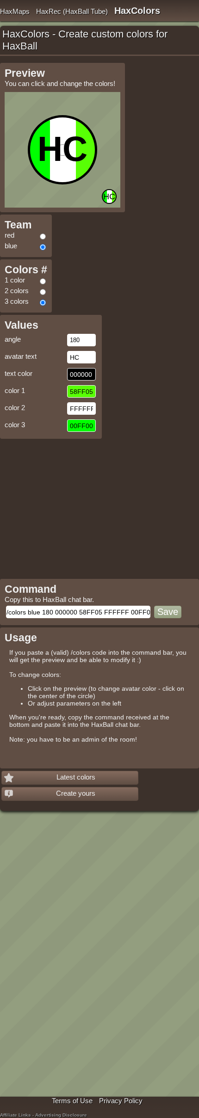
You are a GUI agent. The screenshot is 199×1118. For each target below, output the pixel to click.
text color (18, 373)
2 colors (17, 291)
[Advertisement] (77, 506)
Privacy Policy (121, 1101)
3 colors (17, 301)
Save (167, 612)
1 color (15, 280)
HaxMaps (15, 11)
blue (11, 246)
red (9, 235)
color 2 (15, 408)
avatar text (21, 356)
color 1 (15, 390)
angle (13, 339)
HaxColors (137, 11)
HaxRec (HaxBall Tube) (72, 11)
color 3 (15, 425)
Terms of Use (72, 1101)
